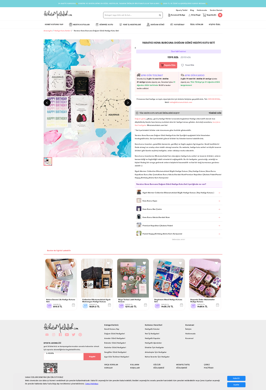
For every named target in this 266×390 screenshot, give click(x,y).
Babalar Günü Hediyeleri (115, 343)
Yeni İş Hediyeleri (132, 25)
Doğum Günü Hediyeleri (114, 334)
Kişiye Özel (215, 24)
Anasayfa (48, 31)
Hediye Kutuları (81, 25)
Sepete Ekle (169, 65)
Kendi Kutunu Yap (54, 24)
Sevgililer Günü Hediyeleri (115, 352)
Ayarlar (236, 384)
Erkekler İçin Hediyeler (154, 347)
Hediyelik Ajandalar (153, 343)
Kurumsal (189, 338)
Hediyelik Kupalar (152, 338)
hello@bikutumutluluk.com (181, 102)
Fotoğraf (179, 25)
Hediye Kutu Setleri (62, 31)
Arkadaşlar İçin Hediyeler (156, 352)
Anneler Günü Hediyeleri (114, 338)
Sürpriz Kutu (106, 25)
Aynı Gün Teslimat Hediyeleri (116, 357)
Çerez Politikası (91, 383)
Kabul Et (236, 378)
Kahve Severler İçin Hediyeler (157, 357)
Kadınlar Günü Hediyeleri (115, 347)
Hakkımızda (190, 334)
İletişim (188, 329)
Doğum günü (140, 119)
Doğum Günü (157, 25)
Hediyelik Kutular (152, 329)
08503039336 (214, 99)
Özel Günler (196, 24)
